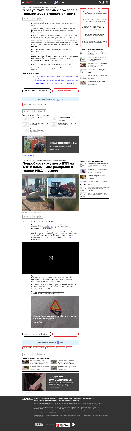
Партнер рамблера (49, 424)
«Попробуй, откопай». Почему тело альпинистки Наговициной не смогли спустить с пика (97, 171)
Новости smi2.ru (28, 155)
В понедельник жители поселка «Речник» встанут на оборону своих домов (67, 119)
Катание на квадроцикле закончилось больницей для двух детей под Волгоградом (39, 362)
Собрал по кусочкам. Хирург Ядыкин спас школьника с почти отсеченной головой (98, 183)
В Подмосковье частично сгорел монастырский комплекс (67, 123)
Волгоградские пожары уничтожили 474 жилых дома (55, 84)
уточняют (67, 237)
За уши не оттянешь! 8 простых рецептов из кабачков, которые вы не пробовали (98, 177)
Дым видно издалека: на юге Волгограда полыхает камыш (94, 34)
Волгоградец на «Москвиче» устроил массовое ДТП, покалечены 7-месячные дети (66, 362)
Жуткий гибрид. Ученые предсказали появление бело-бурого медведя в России (98, 165)
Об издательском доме (65, 398)
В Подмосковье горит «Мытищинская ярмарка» (37, 118)
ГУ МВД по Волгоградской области (32, 212)
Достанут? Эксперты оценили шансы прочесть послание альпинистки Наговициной (98, 77)
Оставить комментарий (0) (65, 90)
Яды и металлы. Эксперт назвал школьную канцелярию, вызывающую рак (96, 83)
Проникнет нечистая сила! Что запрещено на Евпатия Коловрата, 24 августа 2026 (94, 27)
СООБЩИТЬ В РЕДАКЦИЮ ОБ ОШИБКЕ (69, 400)
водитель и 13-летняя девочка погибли (49, 292)
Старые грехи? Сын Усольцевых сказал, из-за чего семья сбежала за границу (98, 71)
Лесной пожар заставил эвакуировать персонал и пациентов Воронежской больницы (33, 131)
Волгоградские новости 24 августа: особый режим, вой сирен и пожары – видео (94, 13)
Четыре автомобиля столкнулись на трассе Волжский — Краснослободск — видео (39, 368)
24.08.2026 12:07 (26, 160)
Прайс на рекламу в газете (49, 398)
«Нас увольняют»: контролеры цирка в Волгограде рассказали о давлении (94, 42)
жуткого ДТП (48, 227)
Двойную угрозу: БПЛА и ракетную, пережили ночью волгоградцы (94, 20)
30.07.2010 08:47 (26, 7)
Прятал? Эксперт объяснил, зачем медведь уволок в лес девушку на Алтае (97, 195)
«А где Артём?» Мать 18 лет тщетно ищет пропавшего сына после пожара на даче (97, 59)
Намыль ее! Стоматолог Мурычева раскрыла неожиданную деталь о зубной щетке (97, 53)
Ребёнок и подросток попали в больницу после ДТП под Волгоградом (67, 368)
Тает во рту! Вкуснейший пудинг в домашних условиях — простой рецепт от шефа (97, 65)
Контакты (36, 398)
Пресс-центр (77, 398)
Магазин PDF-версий (88, 398)
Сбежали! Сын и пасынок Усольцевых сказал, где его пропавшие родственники (98, 189)
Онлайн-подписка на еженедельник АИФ (45, 400)
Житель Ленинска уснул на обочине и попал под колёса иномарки (54, 317)
